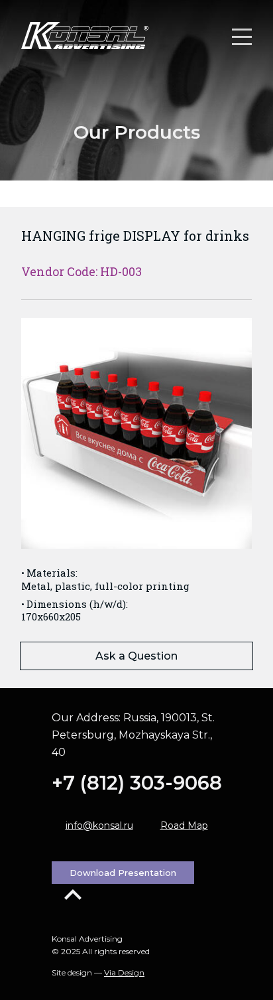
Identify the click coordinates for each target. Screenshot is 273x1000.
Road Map (184, 825)
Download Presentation (123, 872)
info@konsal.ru (99, 825)
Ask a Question (136, 656)
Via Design (124, 972)
